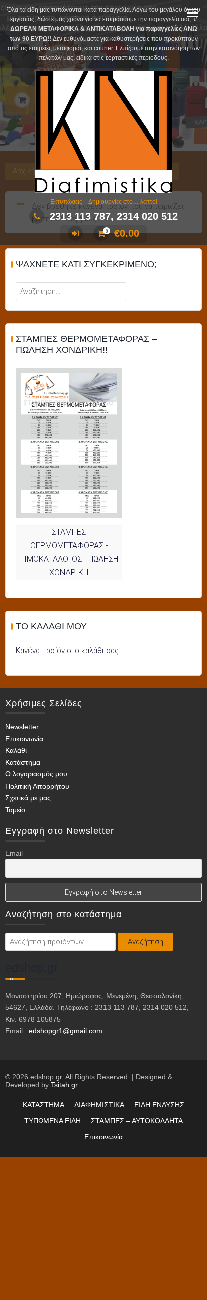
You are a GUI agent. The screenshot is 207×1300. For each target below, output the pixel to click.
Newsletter (22, 727)
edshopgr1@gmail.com (65, 1031)
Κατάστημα (22, 762)
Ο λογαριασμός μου (36, 774)
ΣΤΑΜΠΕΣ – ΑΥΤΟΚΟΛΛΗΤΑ (137, 1121)
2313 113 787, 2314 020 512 (114, 216)
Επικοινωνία (24, 739)
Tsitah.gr (64, 1085)
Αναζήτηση (145, 941)
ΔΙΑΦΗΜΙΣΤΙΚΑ (99, 1105)
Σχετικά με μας (28, 798)
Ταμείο (15, 810)
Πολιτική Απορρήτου (37, 786)
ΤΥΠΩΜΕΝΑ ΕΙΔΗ (52, 1121)
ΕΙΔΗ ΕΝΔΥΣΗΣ (159, 1105)
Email (14, 853)
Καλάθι (16, 750)
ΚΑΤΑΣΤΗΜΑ (43, 1105)
